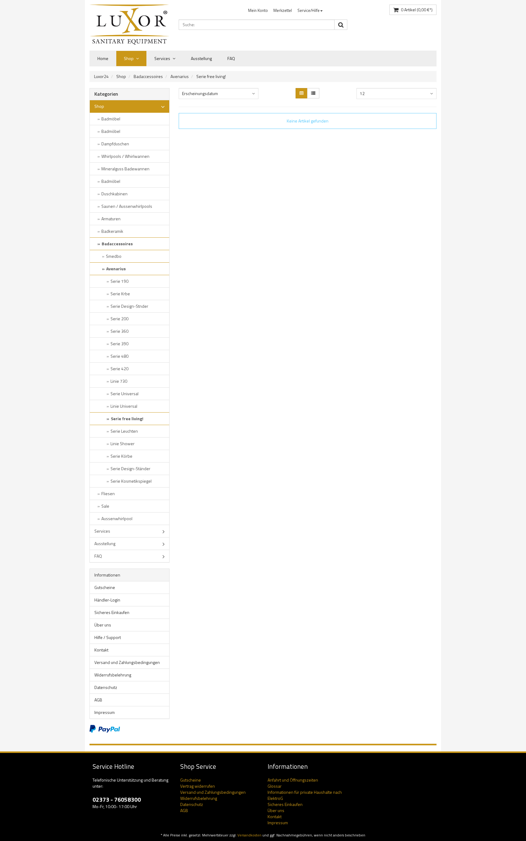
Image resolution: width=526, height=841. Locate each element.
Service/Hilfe (308, 10)
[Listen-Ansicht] (313, 93)
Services (162, 58)
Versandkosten (249, 835)
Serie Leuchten (124, 431)
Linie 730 (118, 381)
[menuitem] (258, 10)
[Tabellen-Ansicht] (301, 93)
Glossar (275, 786)
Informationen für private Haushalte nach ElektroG (305, 795)
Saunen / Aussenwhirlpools (126, 206)
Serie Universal (124, 393)
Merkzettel (282, 10)
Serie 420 (119, 368)
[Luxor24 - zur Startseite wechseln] (129, 24)
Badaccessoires (148, 76)
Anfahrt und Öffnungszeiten (293, 780)
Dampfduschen (115, 143)
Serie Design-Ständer (130, 468)
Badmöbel (110, 118)
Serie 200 (119, 318)
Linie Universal (123, 406)
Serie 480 (119, 356)
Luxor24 (101, 76)
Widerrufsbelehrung (112, 675)
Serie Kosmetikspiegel (131, 481)
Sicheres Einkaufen (111, 612)
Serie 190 (119, 281)
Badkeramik (112, 231)
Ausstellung (201, 58)
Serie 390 (119, 343)
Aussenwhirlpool (116, 518)
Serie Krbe (120, 293)
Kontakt (101, 650)
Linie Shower (122, 443)
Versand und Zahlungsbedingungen (127, 662)
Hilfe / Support (107, 637)
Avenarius (179, 76)
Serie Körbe (121, 456)
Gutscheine (104, 587)
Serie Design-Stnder (129, 306)
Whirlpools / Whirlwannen (125, 156)
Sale (105, 506)
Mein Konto (258, 10)
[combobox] (218, 93)
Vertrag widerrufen (197, 786)
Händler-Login (107, 600)
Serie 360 (119, 331)
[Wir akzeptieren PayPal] (104, 728)
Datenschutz (105, 687)
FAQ (231, 58)
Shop (129, 58)
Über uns (102, 625)
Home (102, 58)
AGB (98, 700)
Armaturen (111, 218)
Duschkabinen (114, 193)
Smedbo (113, 256)
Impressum (104, 712)
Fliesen (108, 493)
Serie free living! (211, 76)
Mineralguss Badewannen (125, 168)
